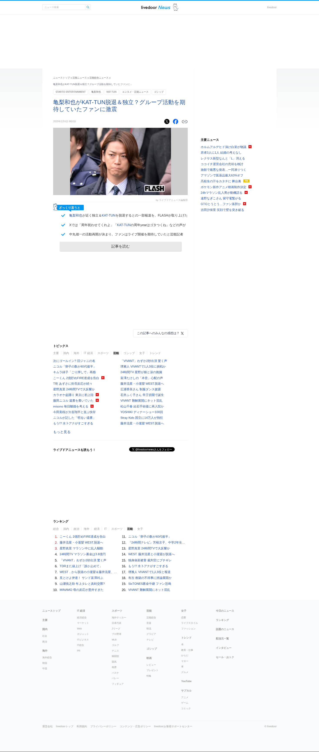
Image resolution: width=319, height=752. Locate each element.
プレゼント (152, 670)
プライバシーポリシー (103, 726)
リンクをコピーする (185, 121)
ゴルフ (115, 645)
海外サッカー (119, 617)
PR (78, 650)
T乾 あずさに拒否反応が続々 (72, 383)
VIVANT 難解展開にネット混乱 (141, 400)
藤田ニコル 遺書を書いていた (73, 400)
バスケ (115, 673)
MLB (114, 639)
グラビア (151, 634)
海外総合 (47, 657)
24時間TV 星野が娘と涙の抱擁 (141, 372)
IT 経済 (88, 353)
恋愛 (183, 617)
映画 (149, 658)
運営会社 (47, 726)
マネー (184, 661)
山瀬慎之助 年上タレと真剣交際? (82, 583)
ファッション (188, 628)
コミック (186, 708)
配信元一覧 (222, 638)
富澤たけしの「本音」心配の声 (141, 378)
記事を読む (120, 246)
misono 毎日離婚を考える (70, 406)
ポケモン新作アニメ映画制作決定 (223, 187)
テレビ (150, 639)
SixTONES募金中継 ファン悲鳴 (149, 583)
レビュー (151, 664)
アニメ (184, 697)
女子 (142, 353)
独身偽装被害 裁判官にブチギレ (150, 560)
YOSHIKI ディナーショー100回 (141, 412)
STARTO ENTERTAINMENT (71, 91)
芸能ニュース (79, 77)
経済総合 (82, 617)
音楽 (148, 623)
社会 (44, 636)
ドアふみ (176, 7)
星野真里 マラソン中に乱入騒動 (81, 548)
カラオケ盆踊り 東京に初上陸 (73, 395)
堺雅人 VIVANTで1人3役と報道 (149, 572)
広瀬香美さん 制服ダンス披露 (140, 389)
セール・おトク (225, 657)
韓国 (44, 663)
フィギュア (118, 684)
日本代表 (116, 623)
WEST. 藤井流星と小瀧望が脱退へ (151, 554)
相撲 (114, 667)
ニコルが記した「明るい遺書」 (74, 417)
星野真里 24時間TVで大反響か (74, 389)
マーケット (83, 623)
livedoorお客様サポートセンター (173, 726)
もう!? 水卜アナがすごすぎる (73, 423)
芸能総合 (151, 617)
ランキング (222, 620)
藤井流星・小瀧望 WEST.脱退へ (142, 383)
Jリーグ (116, 628)
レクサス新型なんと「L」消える (223, 158)
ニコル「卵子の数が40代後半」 (74, 366)
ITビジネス (83, 639)
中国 (44, 668)
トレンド (155, 353)
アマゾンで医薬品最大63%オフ (222, 175)
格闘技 (115, 656)
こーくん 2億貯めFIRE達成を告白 (76, 378)
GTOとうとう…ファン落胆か (221, 204)
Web (79, 628)
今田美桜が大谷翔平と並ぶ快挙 (74, 412)
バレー (115, 678)
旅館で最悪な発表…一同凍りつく (223, 169)
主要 (56, 353)
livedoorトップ (64, 726)
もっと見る (62, 432)
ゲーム (184, 702)
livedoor (272, 7)
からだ (184, 655)
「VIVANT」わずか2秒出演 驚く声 (143, 361)
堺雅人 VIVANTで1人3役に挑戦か (143, 366)
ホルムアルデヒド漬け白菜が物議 (223, 147)
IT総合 (80, 645)
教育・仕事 (187, 650)
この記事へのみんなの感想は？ (158, 333)
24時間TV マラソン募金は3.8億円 (83, 554)
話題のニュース (225, 629)
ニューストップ (61, 77)
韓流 (148, 628)
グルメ (184, 672)
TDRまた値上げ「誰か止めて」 (81, 566)
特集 (148, 676)
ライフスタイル (189, 623)
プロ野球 (116, 634)
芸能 (116, 353)
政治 (44, 641)
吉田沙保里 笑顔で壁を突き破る (222, 210)
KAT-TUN (112, 91)
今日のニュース (225, 610)
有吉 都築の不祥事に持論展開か (150, 578)
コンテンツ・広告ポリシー (135, 726)
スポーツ (103, 353)
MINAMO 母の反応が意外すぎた (82, 589)
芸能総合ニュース (99, 77)
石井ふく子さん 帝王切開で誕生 (142, 395)
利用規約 (82, 726)
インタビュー (224, 647)
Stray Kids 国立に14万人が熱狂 (141, 417)
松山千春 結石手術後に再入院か (142, 406)
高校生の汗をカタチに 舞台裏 (221, 181)
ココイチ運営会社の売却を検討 (222, 164)
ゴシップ (159, 91)
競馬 (114, 661)
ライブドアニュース (155, 7)
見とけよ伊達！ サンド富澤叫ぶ (81, 578)
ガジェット (83, 634)
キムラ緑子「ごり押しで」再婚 (74, 372)
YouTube (186, 681)
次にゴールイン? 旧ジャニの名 (74, 361)
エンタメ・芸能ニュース (135, 91)
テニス (115, 650)
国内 (66, 353)
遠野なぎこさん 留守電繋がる (221, 198)
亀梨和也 (96, 91)
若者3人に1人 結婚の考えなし (221, 152)
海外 (76, 353)
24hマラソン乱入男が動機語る (221, 192)
